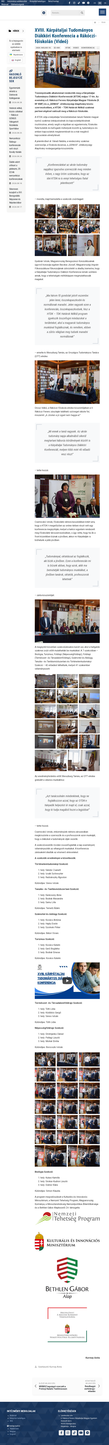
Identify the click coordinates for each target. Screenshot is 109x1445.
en (105, 3)
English (13, 1434)
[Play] (67, 980)
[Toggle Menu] (102, 12)
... (98, 48)
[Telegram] (88, 3)
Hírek (103, 22)
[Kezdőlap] (96, 22)
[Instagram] (74, 3)
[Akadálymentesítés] (44, 13)
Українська (14, 1429)
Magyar (13, 1431)
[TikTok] (79, 3)
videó (76, 48)
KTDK (68, 48)
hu (100, 3)
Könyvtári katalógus (17, 1418)
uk (95, 3)
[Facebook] (70, 3)
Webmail (4, 4)
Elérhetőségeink (17, 4)
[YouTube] (84, 3)
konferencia (88, 48)
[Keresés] (82, 13)
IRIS (11, 1421)
